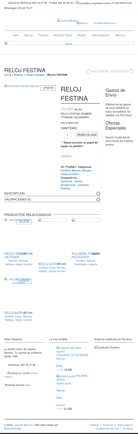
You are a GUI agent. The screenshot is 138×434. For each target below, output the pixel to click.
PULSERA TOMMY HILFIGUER (86, 255)
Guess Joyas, (64, 383)
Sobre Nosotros (101, 35)
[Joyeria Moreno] (67, 18)
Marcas (28, 35)
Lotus (52, 267)
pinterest (83, 185)
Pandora (43, 35)
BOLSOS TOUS (63, 35)
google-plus (68, 185)
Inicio (16, 35)
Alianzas (120, 35)
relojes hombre (35, 75)
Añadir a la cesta (86, 134)
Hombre (65, 170)
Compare (66, 156)
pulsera (93, 264)
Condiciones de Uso (107, 428)
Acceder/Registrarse (105, 23)
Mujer (59, 366)
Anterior (100, 71)
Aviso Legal (123, 425)
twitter (78, 181)
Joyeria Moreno (24, 425)
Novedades (80, 264)
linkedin (66, 188)
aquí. (28, 385)
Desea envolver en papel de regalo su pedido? (79, 144)
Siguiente (119, 71)
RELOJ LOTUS (49, 263)
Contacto (128, 428)
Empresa (108, 425)
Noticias (94, 425)
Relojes (82, 35)
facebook (67, 181)
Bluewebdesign (13, 428)
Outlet (68, 44)
